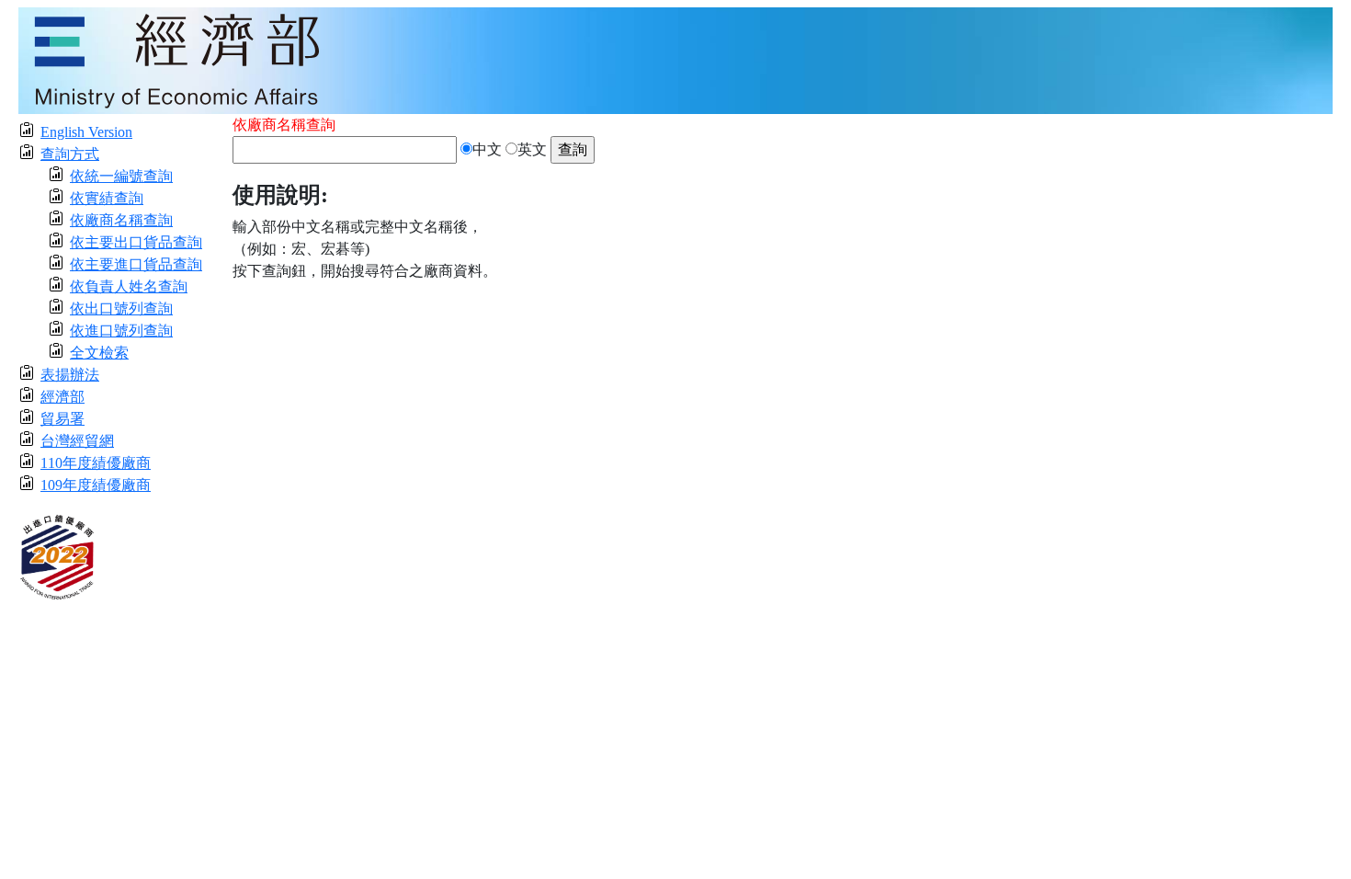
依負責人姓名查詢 (128, 286)
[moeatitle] (675, 59)
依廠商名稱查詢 (121, 220)
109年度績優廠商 (95, 485)
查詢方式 (69, 154)
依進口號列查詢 (121, 330)
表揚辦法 (69, 374)
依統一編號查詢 (121, 176)
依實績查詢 (106, 198)
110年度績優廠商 (95, 463)
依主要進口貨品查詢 (136, 264)
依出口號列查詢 (121, 308)
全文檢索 (99, 352)
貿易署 (62, 419)
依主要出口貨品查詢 (136, 242)
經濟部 (62, 397)
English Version (86, 132)
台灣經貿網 (77, 441)
